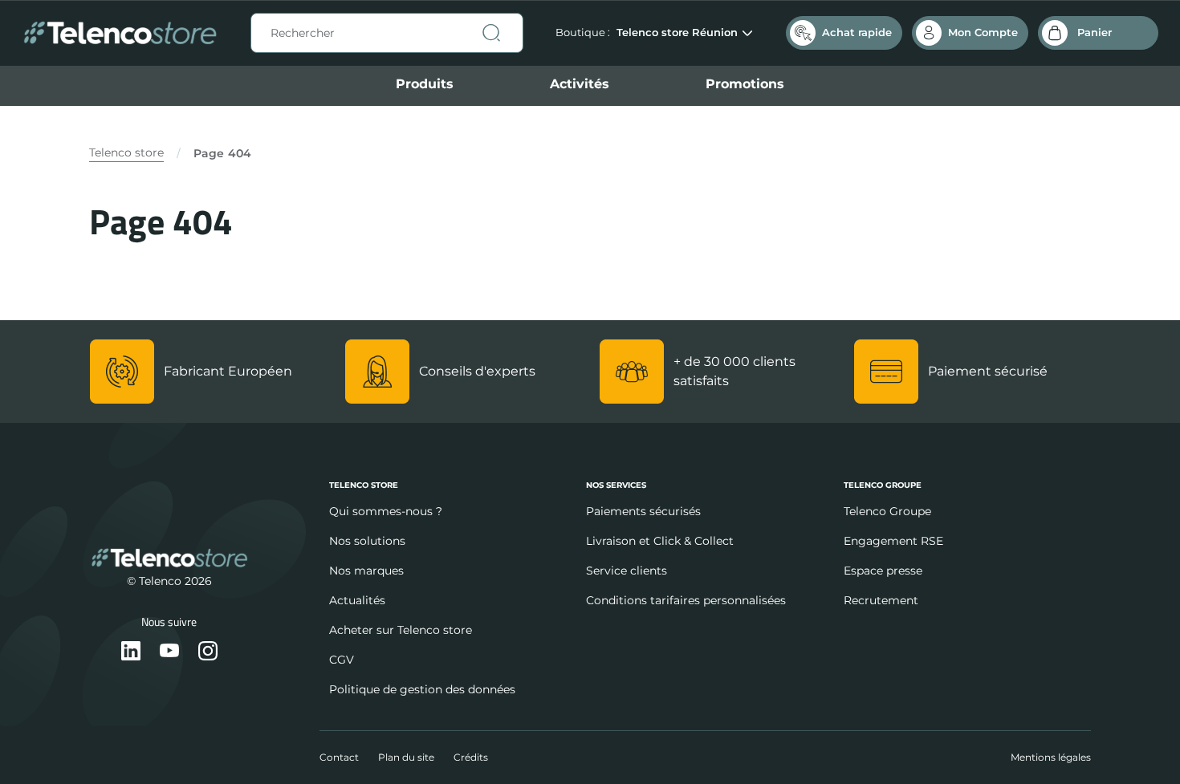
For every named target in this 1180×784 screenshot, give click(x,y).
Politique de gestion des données (422, 689)
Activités (579, 83)
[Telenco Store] (120, 33)
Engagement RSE (893, 541)
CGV (341, 659)
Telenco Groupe (887, 511)
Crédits (471, 757)
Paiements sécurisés (643, 511)
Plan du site (406, 757)
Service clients (626, 570)
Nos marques (366, 570)
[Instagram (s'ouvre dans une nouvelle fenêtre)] (208, 652)
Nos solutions (367, 541)
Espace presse (883, 570)
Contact (339, 757)
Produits (425, 83)
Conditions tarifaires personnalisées (686, 600)
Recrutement (881, 600)
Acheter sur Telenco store (400, 630)
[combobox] (386, 33)
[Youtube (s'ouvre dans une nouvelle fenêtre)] (169, 652)
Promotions (745, 83)
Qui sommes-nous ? (385, 511)
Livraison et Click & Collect (660, 541)
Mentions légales (1051, 757)
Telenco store (126, 152)
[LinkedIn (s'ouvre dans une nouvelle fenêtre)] (130, 652)
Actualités (357, 600)
